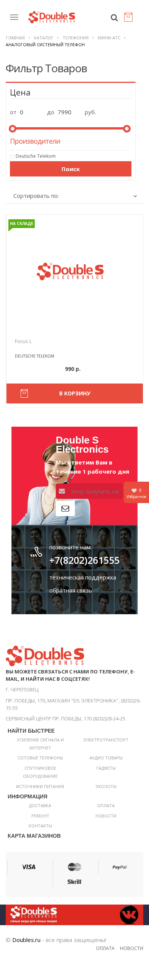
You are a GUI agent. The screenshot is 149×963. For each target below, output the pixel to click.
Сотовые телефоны (40, 758)
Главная (15, 37)
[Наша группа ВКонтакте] (74, 914)
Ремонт (40, 816)
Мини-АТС (109, 37)
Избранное (136, 493)
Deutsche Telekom (36, 156)
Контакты (40, 826)
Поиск (71, 169)
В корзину (74, 393)
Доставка (40, 805)
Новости (106, 816)
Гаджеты (106, 768)
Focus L (23, 341)
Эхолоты (106, 786)
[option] (74, 271)
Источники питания (40, 786)
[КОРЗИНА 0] (130, 19)
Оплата (106, 805)
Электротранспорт (105, 740)
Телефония (76, 37)
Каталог (43, 37)
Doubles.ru (26, 940)
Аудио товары (106, 758)
